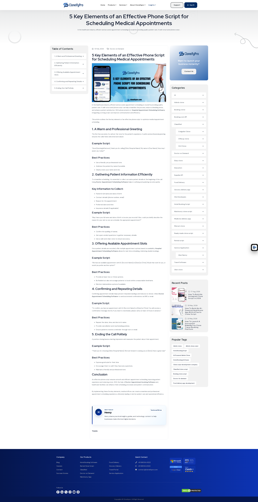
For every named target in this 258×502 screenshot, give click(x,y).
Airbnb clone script (192, 346)
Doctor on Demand (117, 49)
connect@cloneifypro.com (148, 470)
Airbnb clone (179, 102)
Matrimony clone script (183, 211)
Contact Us (188, 71)
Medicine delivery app (182, 219)
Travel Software (180, 262)
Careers (59, 466)
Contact (59, 470)
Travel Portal (113, 470)
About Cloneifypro (137, 5)
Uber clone (178, 270)
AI (175, 95)
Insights (151, 5)
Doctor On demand (179, 378)
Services (122, 5)
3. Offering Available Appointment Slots (67, 73)
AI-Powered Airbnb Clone (181, 355)
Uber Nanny (182, 255)
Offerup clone (183, 139)
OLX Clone (182, 146)
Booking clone (179, 110)
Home (103, 5)
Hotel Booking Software (181, 360)
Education (178, 168)
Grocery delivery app (182, 190)
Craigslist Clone (184, 131)
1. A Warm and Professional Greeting (68, 56)
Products (111, 5)
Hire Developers (180, 197)
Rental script (179, 240)
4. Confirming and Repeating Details (68, 81)
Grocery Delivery (115, 466)
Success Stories (62, 473)
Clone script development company (185, 364)
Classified (178, 124)
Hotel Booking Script (182, 204)
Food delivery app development (184, 383)
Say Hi (192, 5)
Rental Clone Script (87, 466)
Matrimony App (86, 477)
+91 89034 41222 (144, 462)
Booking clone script (180, 374)
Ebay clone (178, 161)
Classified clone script (180, 369)
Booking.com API (180, 117)
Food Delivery (179, 182)
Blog (58, 462)
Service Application (181, 248)
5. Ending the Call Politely (64, 88)
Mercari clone (179, 226)
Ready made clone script (183, 233)
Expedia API (178, 175)
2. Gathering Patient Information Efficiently (66, 64)
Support (177, 5)
